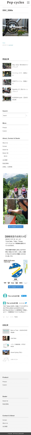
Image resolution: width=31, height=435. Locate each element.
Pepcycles (10, 433)
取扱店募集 (6, 163)
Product (5, 127)
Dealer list (5, 149)
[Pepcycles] (15, 2)
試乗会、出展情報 (7, 167)
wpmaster (11, 45)
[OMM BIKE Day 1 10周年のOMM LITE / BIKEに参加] (15, 211)
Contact (5, 146)
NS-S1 (5, 156)
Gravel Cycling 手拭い (16, 352)
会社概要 (5, 160)
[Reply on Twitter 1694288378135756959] (4, 317)
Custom (5, 131)
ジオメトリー (14, 359)
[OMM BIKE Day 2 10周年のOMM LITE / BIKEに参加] (15, 186)
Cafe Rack (13, 338)
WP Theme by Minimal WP (18, 433)
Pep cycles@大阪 (12, 303)
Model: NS (5, 153)
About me (5, 143)
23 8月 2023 (22, 303)
